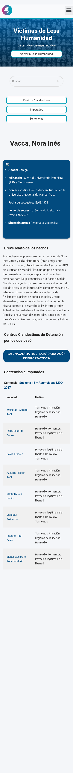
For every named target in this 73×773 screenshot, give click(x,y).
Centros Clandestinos (36, 100)
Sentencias (36, 118)
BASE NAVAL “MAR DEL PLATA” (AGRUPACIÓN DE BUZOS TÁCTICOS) (36, 356)
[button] (69, 10)
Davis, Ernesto (15, 454)
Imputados (36, 109)
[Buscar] (58, 81)
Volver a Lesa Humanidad (36, 53)
